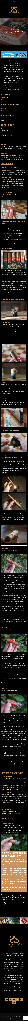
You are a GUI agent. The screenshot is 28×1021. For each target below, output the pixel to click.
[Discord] (21, 999)
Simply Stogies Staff (15, 31)
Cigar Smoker (22, 895)
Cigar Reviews (14, 895)
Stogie (23, 902)
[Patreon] (14, 1002)
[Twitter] (10, 999)
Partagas (12, 32)
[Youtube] (14, 999)
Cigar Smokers (5, 897)
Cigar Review (6, 895)
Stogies (3, 904)
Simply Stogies (16, 902)
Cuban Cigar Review (19, 897)
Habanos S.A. (12, 899)
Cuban (11, 897)
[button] (14, 2)
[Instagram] (17, 999)
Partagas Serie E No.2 (6, 902)
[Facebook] (6, 999)
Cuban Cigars (5, 899)
